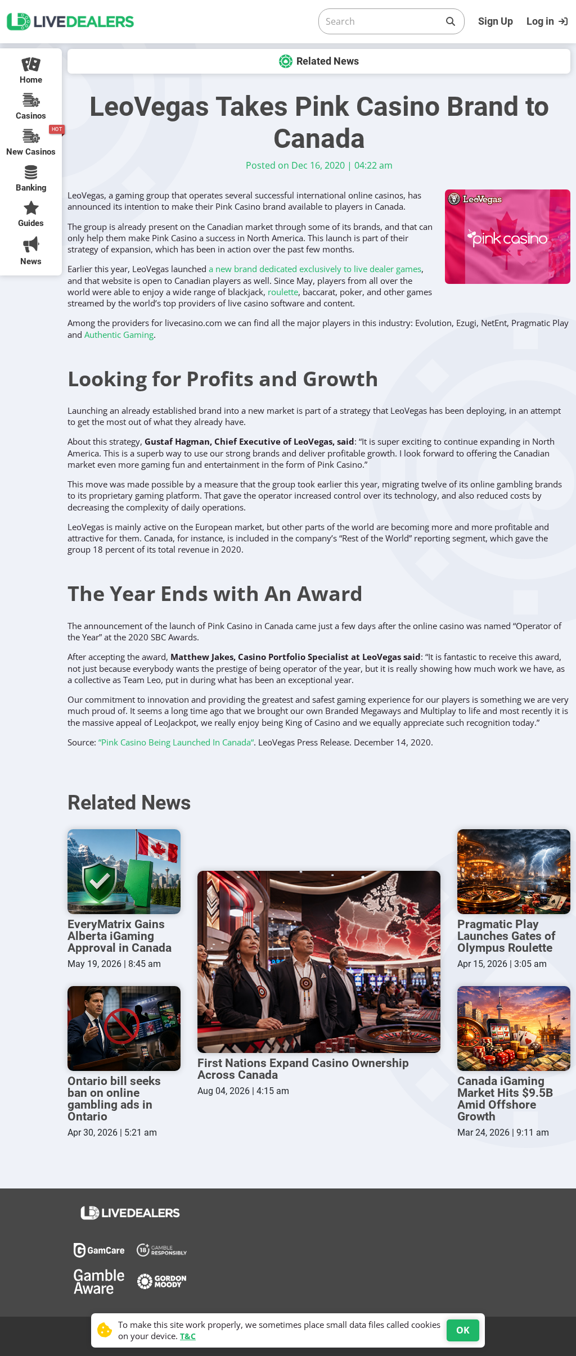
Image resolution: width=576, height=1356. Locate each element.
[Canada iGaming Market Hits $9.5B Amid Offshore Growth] (513, 1028)
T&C (188, 1336)
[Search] (450, 21)
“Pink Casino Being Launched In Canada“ (176, 742)
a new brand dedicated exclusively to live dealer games (315, 268)
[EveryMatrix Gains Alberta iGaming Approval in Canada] (124, 871)
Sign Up (495, 21)
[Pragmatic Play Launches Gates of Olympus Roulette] (513, 871)
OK (463, 1330)
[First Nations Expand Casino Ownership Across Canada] (318, 962)
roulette (283, 291)
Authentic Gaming (119, 334)
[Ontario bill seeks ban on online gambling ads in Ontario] (124, 1028)
